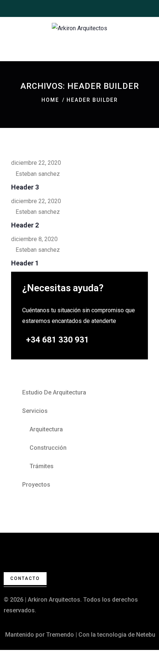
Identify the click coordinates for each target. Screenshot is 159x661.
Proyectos (36, 484)
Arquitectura (46, 429)
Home (50, 100)
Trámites (42, 466)
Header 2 (25, 225)
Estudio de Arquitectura (54, 392)
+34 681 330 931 (57, 339)
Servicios (35, 410)
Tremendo (60, 634)
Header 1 (25, 263)
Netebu (145, 634)
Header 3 (25, 187)
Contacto (25, 578)
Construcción (48, 447)
